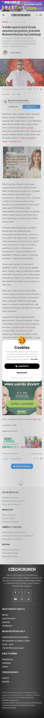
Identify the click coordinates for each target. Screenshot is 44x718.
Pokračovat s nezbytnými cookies (22, 378)
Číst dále (34, 359)
